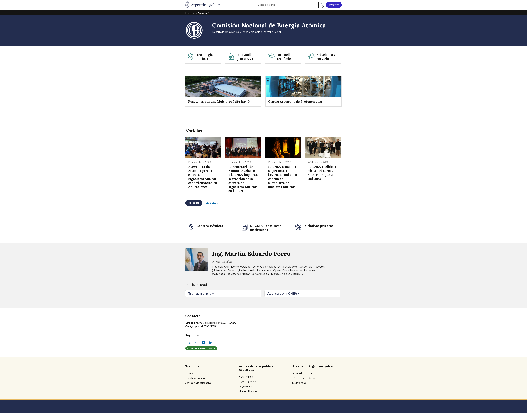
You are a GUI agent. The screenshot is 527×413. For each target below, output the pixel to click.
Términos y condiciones (304, 378)
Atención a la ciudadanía (198, 383)
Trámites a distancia (195, 378)
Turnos (189, 373)
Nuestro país (246, 376)
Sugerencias (299, 383)
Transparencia (200, 293)
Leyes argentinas (248, 381)
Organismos (245, 386)
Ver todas (193, 202)
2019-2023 (212, 202)
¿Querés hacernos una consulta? (201, 348)
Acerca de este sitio (302, 373)
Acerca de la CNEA (282, 293)
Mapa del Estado (248, 391)
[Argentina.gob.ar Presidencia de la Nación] (202, 5)
